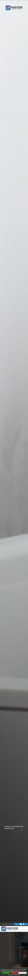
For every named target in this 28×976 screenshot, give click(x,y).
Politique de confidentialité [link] (14, 974)
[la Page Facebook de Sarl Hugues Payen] (18, 924)
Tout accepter (6, 972)
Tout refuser (14, 972)
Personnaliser (22, 972)
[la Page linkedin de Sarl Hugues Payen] (25, 924)
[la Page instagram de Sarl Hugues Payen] (23, 924)
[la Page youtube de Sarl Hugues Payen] (20, 924)
